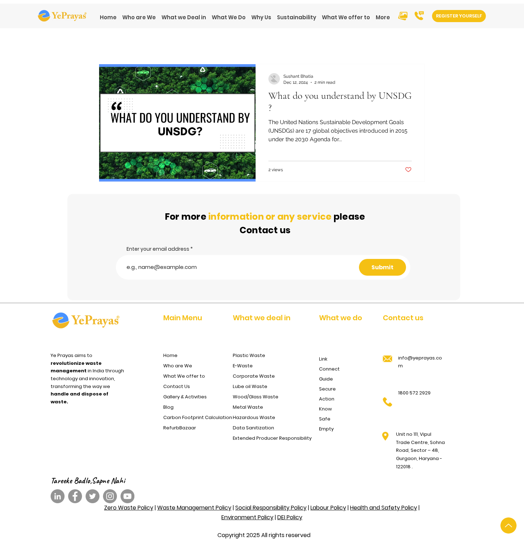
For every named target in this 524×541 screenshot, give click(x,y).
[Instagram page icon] (110, 496)
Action (326, 398)
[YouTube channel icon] (127, 496)
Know (325, 408)
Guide (326, 379)
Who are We (177, 365)
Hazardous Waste (254, 417)
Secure (327, 389)
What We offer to (184, 376)
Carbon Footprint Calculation (195, 417)
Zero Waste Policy (128, 508)
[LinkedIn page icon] (58, 496)
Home (170, 355)
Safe (324, 418)
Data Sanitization (253, 427)
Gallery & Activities (185, 396)
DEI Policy (289, 517)
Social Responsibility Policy (271, 508)
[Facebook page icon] (75, 496)
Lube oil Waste (250, 386)
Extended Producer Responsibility (270, 438)
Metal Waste (248, 407)
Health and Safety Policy (383, 508)
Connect (329, 369)
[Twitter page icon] (92, 496)
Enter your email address (158, 248)
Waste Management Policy (194, 508)
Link (323, 359)
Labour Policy (328, 508)
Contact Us (176, 386)
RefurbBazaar (179, 427)
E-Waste (243, 365)
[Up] (508, 525)
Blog (168, 407)
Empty (326, 428)
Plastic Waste (249, 355)
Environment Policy (247, 517)
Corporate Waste (254, 376)
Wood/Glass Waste (255, 396)
